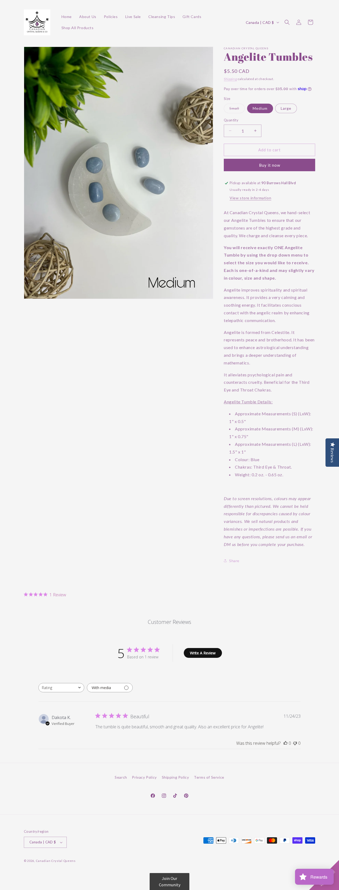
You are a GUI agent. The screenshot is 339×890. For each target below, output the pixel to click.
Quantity (231, 120)
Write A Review (203, 652)
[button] (287, 22)
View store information (250, 198)
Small (237, 109)
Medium (260, 108)
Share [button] (234, 560)
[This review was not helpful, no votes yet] (295, 743)
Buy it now (269, 165)
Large (286, 108)
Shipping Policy (175, 777)
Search (121, 777)
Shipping (230, 79)
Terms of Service (209, 777)
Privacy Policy (144, 777)
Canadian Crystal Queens (56, 860)
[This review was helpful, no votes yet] (285, 743)
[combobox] (61, 687)
